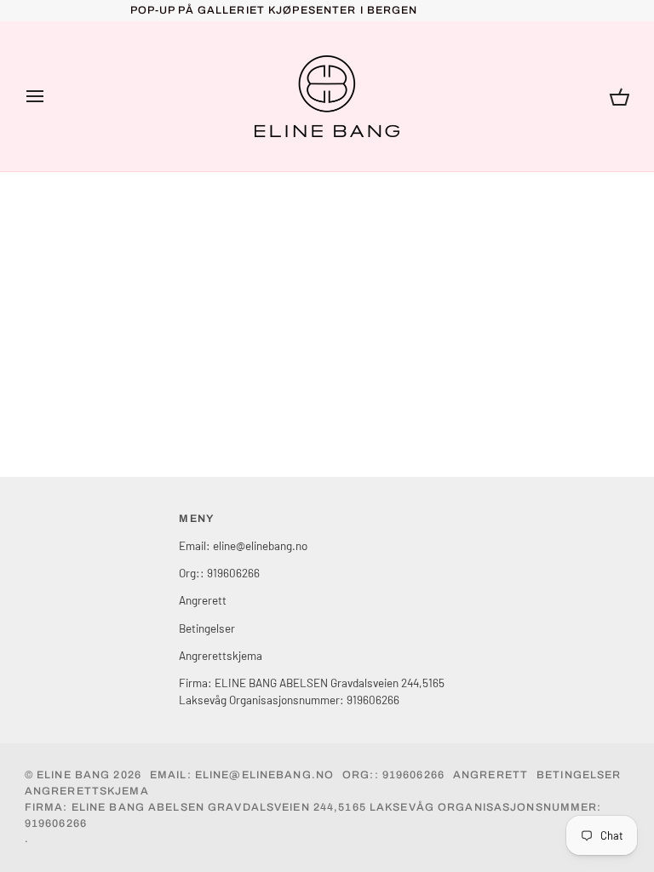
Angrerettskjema (220, 655)
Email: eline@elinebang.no (243, 545)
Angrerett (203, 600)
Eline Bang (73, 775)
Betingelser (207, 628)
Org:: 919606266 (219, 572)
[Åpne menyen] (50, 96)
